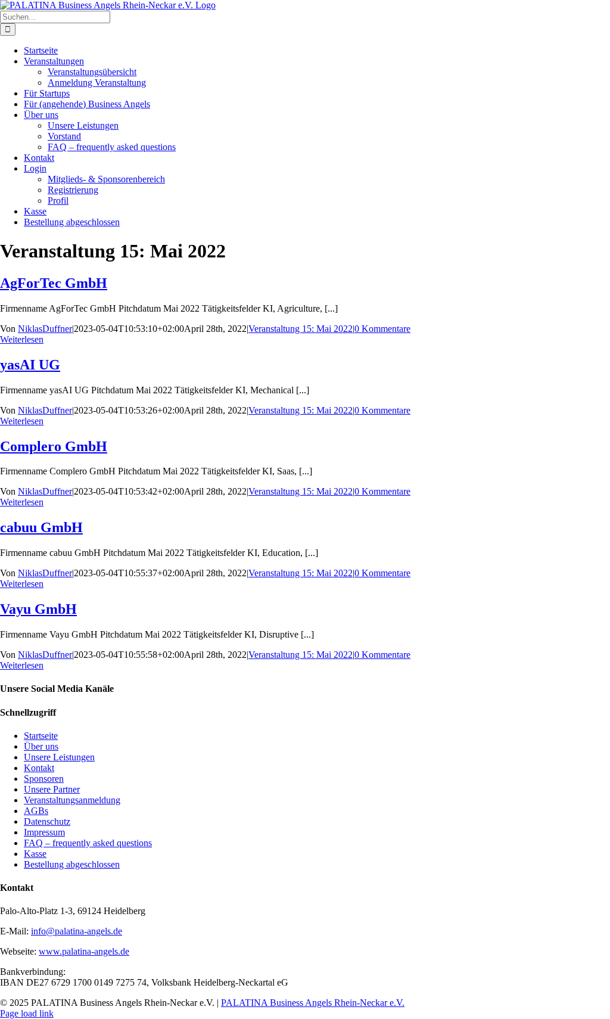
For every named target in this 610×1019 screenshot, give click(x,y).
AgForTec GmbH (53, 283)
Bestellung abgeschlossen (72, 864)
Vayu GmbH (38, 609)
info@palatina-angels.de (76, 931)
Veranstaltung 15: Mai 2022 (300, 329)
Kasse (35, 854)
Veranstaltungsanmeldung (72, 800)
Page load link (27, 1013)
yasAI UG (30, 364)
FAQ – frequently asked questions (88, 843)
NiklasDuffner (45, 329)
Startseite (41, 736)
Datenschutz (47, 821)
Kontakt (39, 768)
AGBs (36, 811)
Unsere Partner (52, 789)
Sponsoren (44, 778)
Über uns (41, 746)
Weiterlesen (21, 339)
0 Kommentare (382, 329)
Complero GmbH (53, 446)
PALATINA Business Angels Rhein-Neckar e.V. (312, 1003)
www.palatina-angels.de (84, 951)
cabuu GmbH (41, 527)
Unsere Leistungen (59, 757)
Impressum (44, 832)
